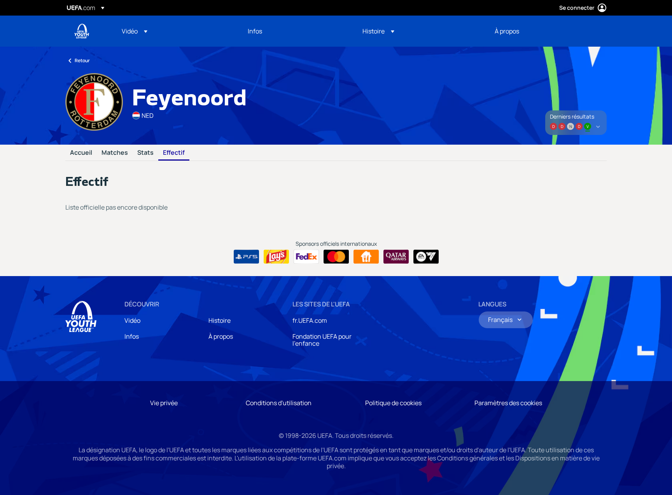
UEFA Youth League (81, 31)
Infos (131, 336)
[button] (134, 31)
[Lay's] (276, 257)
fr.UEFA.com (309, 320)
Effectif (174, 152)
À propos (220, 336)
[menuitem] (175, 31)
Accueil (81, 152)
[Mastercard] (336, 257)
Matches (115, 152)
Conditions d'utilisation (279, 403)
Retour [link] (82, 60)
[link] (255, 31)
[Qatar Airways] (396, 257)
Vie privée (164, 403)
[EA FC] (426, 257)
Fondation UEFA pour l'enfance (322, 340)
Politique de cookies (393, 403)
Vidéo (132, 320)
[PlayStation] (246, 257)
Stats (145, 152)
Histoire (219, 320)
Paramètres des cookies (508, 403)
